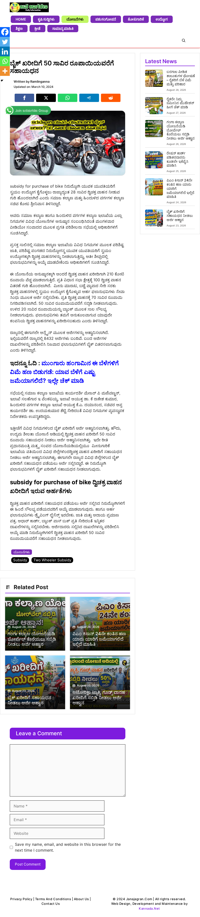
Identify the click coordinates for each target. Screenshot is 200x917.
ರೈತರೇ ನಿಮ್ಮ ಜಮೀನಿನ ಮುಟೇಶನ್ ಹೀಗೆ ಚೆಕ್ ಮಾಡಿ (180, 103)
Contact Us (50, 904)
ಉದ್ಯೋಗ (162, 19)
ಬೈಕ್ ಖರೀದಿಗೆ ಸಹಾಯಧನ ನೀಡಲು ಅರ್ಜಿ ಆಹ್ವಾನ (180, 215)
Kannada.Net (149, 908)
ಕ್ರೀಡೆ (37, 28)
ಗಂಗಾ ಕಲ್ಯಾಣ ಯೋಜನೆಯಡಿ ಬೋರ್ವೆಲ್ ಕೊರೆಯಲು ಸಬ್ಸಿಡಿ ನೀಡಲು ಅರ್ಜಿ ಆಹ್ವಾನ (181, 130)
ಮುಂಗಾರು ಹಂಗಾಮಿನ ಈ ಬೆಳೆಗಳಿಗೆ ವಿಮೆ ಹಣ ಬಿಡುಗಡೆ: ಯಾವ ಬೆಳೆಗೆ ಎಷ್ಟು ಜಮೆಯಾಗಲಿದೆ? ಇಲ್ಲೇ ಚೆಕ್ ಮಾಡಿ (64, 372)
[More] (5, 71)
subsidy (20, 560)
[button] (183, 40)
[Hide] (2, 80)
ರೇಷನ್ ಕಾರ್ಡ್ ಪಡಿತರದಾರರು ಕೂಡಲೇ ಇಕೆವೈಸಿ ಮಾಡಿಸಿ (177, 159)
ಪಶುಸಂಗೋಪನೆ (105, 19)
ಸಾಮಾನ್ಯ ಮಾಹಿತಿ (62, 28)
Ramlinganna (40, 81)
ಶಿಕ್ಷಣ (19, 28)
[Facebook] (5, 32)
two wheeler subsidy (52, 560)
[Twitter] (5, 42)
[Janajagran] (29, 7)
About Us (81, 899)
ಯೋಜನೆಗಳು (75, 19)
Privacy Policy (21, 899)
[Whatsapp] (5, 61)
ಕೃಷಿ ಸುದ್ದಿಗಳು (46, 19)
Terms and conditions (53, 899)
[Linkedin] (5, 51)
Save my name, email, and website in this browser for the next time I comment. (68, 847)
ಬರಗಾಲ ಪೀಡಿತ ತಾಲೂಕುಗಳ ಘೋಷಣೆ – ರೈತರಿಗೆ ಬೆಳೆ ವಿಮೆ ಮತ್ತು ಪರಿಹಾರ (181, 78)
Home (21, 19)
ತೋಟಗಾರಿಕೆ (136, 19)
